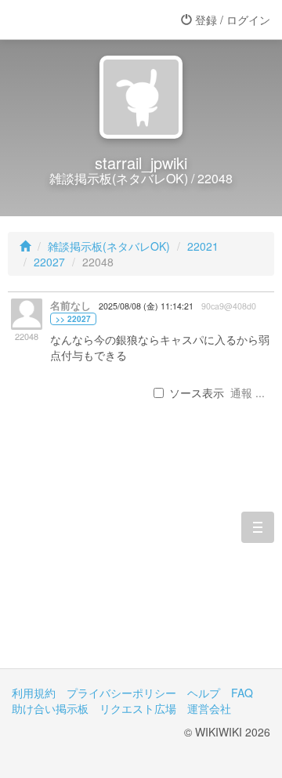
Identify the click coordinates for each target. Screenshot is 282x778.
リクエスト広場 (137, 708)
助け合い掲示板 (50, 708)
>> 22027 (73, 318)
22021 (203, 246)
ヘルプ (203, 692)
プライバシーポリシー (121, 692)
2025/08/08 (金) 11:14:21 (146, 306)
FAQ (242, 692)
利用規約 (34, 692)
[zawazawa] (74, 19)
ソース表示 (196, 392)
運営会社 (209, 708)
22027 (49, 262)
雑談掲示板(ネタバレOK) (109, 246)
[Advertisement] (141, 559)
